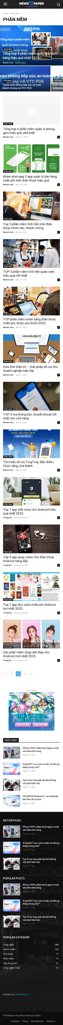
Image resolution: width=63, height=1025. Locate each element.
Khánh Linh (8, 137)
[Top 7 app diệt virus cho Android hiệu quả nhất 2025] (31, 491)
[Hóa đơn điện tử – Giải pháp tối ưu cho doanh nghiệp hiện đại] (31, 348)
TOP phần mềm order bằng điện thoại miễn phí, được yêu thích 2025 (29, 321)
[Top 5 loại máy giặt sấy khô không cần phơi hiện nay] (11, 785)
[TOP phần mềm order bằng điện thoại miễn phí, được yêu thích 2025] (31, 301)
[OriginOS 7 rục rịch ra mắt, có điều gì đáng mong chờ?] (11, 769)
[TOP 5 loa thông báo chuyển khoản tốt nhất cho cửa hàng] (31, 396)
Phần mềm (8, 49)
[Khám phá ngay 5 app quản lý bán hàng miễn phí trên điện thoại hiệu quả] (31, 158)
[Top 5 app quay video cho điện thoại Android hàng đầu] (31, 539)
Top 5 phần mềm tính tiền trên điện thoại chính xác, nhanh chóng (27, 226)
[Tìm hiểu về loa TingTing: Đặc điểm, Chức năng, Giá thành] (31, 443)
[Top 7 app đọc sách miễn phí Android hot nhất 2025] (31, 586)
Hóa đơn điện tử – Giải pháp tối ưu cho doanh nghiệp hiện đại (30, 369)
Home (5, 13)
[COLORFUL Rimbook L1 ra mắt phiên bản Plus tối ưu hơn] (11, 801)
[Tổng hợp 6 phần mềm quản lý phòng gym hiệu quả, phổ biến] (31, 110)
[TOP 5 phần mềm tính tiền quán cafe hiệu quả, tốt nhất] (31, 253)
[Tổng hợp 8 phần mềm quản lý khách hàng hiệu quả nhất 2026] (31, 45)
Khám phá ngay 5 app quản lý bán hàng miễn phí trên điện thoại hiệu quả (30, 178)
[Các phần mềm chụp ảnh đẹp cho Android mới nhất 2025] (31, 634)
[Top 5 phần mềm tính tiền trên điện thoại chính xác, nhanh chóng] (31, 206)
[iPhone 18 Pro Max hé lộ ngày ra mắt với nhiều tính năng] (11, 753)
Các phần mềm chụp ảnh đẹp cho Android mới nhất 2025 (26, 654)
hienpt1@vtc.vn (22, 994)
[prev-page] (5, 673)
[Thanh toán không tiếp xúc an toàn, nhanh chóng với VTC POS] (25, 78)
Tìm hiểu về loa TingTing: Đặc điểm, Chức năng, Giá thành (28, 464)
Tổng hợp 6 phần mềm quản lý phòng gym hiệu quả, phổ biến (29, 131)
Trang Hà (7, 517)
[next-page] (30, 673)
